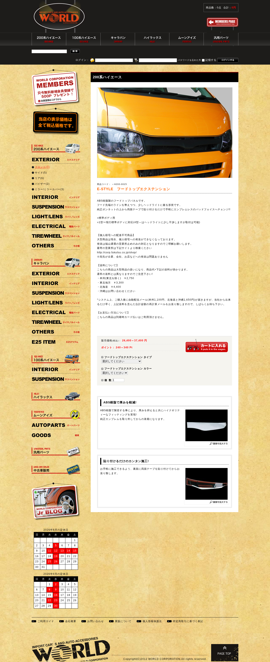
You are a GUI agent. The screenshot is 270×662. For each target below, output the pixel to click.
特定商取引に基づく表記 (188, 621)
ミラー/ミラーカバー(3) (49, 189)
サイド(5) (41, 172)
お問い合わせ (95, 621)
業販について (123, 621)
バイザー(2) (42, 183)
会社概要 (70, 621)
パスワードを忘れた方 (189, 60)
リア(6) (39, 178)
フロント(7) (42, 167)
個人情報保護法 (152, 621)
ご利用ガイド (46, 621)
